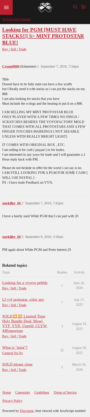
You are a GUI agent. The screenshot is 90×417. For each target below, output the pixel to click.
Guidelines (41, 392)
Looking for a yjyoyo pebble (25, 282)
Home (6, 392)
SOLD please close (17, 364)
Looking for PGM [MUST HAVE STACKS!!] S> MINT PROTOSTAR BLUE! (43, 36)
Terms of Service (65, 392)
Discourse (27, 411)
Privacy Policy (12, 401)
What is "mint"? (15, 347)
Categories (22, 392)
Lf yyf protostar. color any (23, 299)
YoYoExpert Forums (16, 19)
